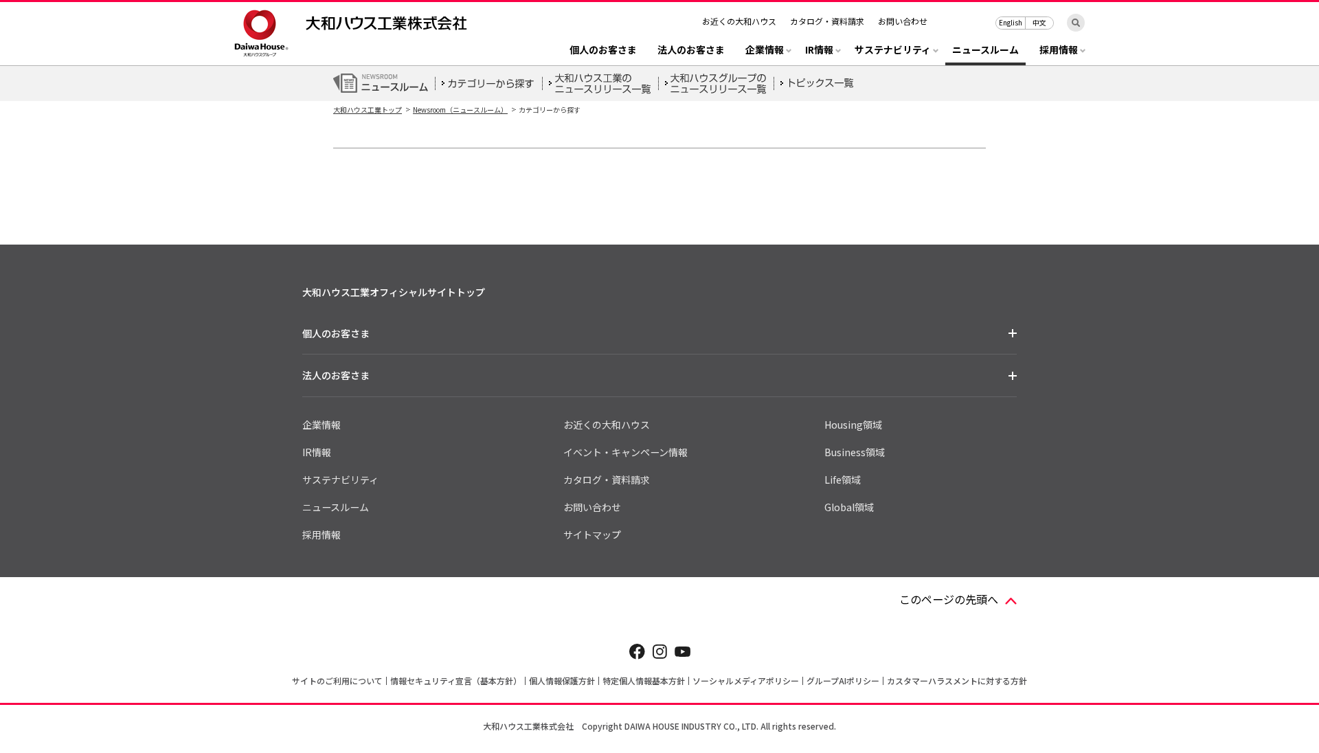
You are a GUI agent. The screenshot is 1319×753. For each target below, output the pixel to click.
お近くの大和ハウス (739, 21)
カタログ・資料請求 (827, 21)
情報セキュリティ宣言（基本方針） (455, 680)
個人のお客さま (603, 50)
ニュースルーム (985, 50)
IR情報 (316, 452)
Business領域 (854, 452)
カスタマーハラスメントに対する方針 (957, 680)
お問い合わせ (902, 21)
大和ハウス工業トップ (367, 109)
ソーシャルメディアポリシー (745, 680)
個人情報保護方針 (562, 680)
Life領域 (842, 479)
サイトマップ (592, 534)
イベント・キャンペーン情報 (625, 452)
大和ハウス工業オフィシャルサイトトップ (393, 292)
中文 (1039, 22)
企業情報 (321, 424)
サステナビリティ (340, 479)
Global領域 (849, 507)
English (1010, 22)
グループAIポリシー (843, 680)
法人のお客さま (691, 50)
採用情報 (321, 534)
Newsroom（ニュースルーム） (460, 109)
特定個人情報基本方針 (643, 680)
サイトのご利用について (337, 680)
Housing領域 (853, 424)
